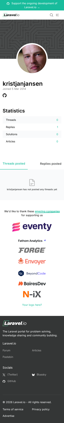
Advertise (8, 415)
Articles (36, 350)
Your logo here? (32, 304)
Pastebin (8, 357)
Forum (6, 350)
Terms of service (13, 409)
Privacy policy (41, 409)
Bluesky (41, 374)
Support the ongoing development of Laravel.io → (34, 5)
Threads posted (14, 163)
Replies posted (50, 163)
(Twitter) (12, 374)
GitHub (11, 381)
